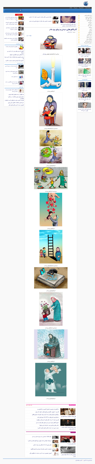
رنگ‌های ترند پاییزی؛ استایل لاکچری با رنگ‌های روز (48, 409)
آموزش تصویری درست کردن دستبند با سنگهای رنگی (41, 453)
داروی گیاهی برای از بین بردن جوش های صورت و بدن (47, 422)
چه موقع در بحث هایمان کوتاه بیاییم (16, 94)
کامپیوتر (90, 32)
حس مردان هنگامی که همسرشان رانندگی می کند (84, 65)
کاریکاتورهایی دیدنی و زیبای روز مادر (63, 29)
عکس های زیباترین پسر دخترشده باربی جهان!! (49, 425)
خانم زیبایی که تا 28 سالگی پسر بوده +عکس (42, 445)
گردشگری (90, 34)
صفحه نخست (87, 7)
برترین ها (75, 7)
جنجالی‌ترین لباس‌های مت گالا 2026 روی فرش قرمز (48, 417)
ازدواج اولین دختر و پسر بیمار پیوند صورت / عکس (84, 55)
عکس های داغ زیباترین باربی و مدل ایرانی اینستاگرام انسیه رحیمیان (68, 25)
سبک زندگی (89, 36)
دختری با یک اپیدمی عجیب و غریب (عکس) (15, 60)
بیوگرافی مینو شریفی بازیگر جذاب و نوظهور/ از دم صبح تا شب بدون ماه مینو (11, 19)
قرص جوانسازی (79, 460)
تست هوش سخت (14, 76)
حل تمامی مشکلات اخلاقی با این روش (16, 103)
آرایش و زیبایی (89, 17)
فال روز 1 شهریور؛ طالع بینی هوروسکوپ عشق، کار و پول (47, 412)
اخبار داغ (90, 25)
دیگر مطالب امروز (29, 405)
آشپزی (90, 30)
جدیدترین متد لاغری (88, 460)
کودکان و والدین (88, 41)
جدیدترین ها (81, 7)
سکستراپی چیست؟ (71, 444)
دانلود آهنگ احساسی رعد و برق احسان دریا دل (42, 436)
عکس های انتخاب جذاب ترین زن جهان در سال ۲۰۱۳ (84, 109)
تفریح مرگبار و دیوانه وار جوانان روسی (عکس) (85, 89)
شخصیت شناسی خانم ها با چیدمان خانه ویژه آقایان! (41, 449)
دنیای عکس (89, 20)
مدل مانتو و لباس (88, 15)
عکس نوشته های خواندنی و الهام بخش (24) (84, 75)
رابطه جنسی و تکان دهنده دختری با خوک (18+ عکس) (40, 17)
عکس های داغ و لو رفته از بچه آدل (85, 99)
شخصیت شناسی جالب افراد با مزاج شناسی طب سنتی (40, 21)
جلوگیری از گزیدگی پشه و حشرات (12, 46)
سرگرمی (90, 22)
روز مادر (44, 54)
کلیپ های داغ (89, 18)
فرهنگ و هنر (89, 39)
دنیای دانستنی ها (88, 42)
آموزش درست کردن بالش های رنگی (16, 105)
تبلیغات (70, 7)
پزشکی (90, 27)
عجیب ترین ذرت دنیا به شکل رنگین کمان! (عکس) (48, 428)
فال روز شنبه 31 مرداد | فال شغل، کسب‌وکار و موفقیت (47, 420)
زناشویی (90, 24)
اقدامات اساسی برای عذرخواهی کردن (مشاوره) (14, 100)
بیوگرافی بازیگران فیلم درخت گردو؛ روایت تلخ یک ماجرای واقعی (45, 414)
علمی (91, 29)
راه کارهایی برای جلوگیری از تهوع (17, 55)
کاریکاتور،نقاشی (69, 32)
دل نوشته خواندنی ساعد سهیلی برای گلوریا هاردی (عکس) (40, 441)
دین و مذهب (89, 37)
